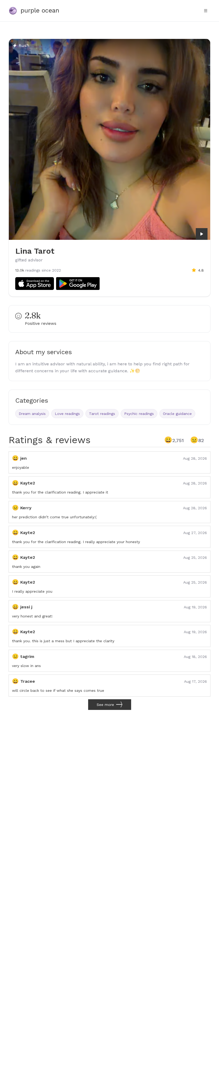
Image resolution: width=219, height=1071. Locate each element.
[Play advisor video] (202, 234)
